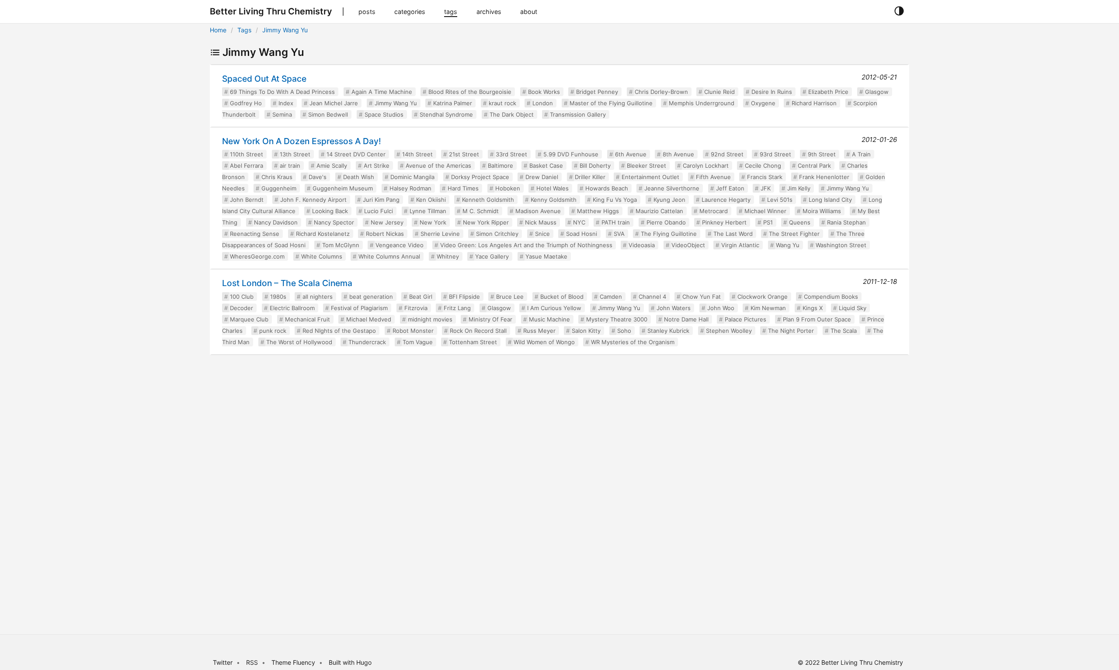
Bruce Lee (510, 296)
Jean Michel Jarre (333, 103)
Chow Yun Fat (701, 296)
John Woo (720, 307)
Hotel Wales (552, 188)
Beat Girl (420, 296)
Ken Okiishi (431, 199)
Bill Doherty (595, 165)
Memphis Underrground (701, 103)
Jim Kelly (798, 188)
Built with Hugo (350, 662)
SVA (619, 233)
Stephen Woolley (729, 330)
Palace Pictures (745, 319)
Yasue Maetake (546, 256)
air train (290, 165)
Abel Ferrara (246, 165)
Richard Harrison (814, 103)
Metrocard (713, 210)
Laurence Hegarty (726, 199)
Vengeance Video (399, 245)
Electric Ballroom (292, 307)
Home (218, 30)
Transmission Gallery (578, 114)
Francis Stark (764, 176)
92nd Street (727, 154)
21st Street (464, 154)
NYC (579, 222)
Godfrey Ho (246, 103)
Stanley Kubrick (668, 330)
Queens (799, 222)
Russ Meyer (539, 330)
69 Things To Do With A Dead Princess (282, 91)
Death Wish (358, 176)
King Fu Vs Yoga (615, 199)
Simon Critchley (497, 233)
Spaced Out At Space (264, 78)
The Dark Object (512, 114)
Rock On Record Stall (478, 330)
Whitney (448, 256)
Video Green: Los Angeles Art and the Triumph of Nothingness (526, 245)
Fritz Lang (457, 307)
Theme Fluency (294, 662)
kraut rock (502, 103)
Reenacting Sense (254, 233)
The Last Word (733, 233)
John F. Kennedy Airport (313, 199)
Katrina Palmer (452, 103)
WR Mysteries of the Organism (632, 341)
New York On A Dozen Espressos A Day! (301, 141)
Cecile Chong (763, 165)
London (542, 103)
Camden (611, 296)
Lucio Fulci (378, 210)
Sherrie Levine (440, 233)
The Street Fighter (794, 233)
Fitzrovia (415, 307)
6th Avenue (630, 154)
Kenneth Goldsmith (488, 199)
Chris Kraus (276, 176)
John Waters (674, 307)
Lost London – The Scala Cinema (287, 283)
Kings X (813, 307)
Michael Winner (765, 210)
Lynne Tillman (428, 210)
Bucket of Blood (562, 296)
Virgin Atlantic (740, 245)
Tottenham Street (473, 341)
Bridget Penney (597, 91)
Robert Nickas (385, 233)
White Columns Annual (389, 256)
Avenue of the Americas (438, 165)
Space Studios (384, 114)
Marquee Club (249, 319)
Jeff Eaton (730, 188)
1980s (278, 296)
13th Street (295, 154)
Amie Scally (331, 165)
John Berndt (247, 199)
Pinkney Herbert (724, 222)
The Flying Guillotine (669, 233)
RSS (252, 662)
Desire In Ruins (771, 91)
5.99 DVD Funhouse (570, 154)
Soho (624, 330)
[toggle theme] (899, 11)
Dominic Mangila (412, 176)
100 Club (242, 296)
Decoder (241, 307)
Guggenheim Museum (343, 188)
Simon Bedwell (328, 114)
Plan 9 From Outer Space (817, 319)
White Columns (321, 256)
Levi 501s (779, 199)
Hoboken (507, 188)
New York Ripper (486, 222)
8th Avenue (678, 154)
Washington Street (841, 245)
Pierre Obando (666, 222)
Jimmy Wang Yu (285, 30)
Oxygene (763, 103)
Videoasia (642, 245)
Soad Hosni (581, 233)
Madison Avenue (538, 210)
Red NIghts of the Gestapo (339, 330)
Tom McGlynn (340, 245)
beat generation (371, 296)
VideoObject (688, 245)
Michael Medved (368, 319)
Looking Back (330, 210)
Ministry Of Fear (490, 319)
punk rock (272, 330)
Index (285, 103)
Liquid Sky (852, 307)
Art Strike (376, 165)
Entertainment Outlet (650, 176)
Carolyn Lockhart (706, 165)
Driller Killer (590, 176)
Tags (244, 30)
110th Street (246, 154)
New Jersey (387, 222)
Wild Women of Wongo (544, 341)
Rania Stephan (846, 222)
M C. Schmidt (480, 210)
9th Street (822, 154)
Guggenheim (278, 188)
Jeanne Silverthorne (671, 188)
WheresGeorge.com (257, 256)
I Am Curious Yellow (554, 307)
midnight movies (430, 319)
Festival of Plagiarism (359, 307)
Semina (282, 114)
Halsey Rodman (410, 188)
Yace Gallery (492, 256)
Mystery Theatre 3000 (616, 319)
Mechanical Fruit (307, 319)
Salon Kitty (586, 330)
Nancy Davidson (276, 222)
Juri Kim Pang (381, 199)
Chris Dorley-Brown (661, 91)
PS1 (768, 222)
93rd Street (775, 154)
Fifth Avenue (713, 176)
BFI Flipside (464, 296)
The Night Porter (791, 330)
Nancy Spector (334, 222)
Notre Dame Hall (686, 319)
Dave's (318, 176)
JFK (766, 188)
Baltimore (500, 165)
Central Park (814, 165)
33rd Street (511, 154)
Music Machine (549, 319)
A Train (861, 154)
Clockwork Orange (762, 296)
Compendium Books (831, 296)
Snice (542, 233)
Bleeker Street (646, 165)
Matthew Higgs (598, 210)
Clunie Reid (719, 91)
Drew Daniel (541, 176)
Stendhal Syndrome (446, 114)
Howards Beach (606, 188)
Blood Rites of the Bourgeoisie (469, 91)
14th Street (417, 154)
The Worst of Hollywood (299, 341)
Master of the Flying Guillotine (611, 103)
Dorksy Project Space (480, 176)
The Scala (844, 330)
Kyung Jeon (669, 199)
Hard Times (463, 188)
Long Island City (830, 199)
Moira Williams (822, 210)
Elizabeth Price (828, 91)
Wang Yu (787, 245)
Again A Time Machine (381, 91)
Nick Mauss (540, 222)
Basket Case (546, 165)
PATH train (615, 222)
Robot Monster (413, 330)
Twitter (223, 662)
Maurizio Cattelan (659, 210)
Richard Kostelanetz (323, 233)
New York (433, 222)
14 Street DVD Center (356, 154)
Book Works (544, 91)
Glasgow (877, 91)
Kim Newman (768, 307)
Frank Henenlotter (824, 176)
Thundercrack (367, 341)
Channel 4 (652, 296)
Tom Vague (418, 341)
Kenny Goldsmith (554, 199)
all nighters (317, 296)
